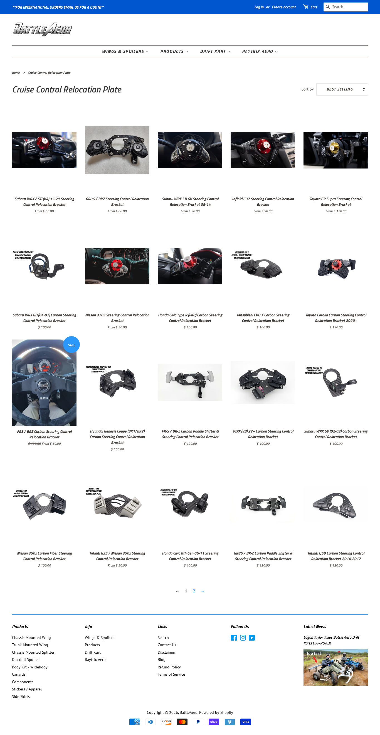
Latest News (314, 626)
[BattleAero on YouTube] (252, 638)
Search (163, 637)
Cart (313, 7)
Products (172, 51)
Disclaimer (166, 652)
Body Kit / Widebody (30, 667)
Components (22, 681)
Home (16, 72)
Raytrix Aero (258, 51)
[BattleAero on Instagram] (243, 638)
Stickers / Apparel (27, 689)
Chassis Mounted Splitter (33, 652)
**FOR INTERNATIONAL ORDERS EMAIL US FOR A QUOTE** (58, 7)
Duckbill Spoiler (25, 659)
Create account (284, 7)
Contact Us (167, 644)
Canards (19, 674)
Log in (258, 7)
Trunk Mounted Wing (30, 644)
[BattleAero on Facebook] (234, 638)
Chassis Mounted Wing (31, 637)
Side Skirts (21, 696)
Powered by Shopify (216, 712)
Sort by (308, 89)
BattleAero (189, 712)
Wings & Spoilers (123, 51)
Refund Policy (169, 667)
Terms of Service (171, 674)
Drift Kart (213, 51)
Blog (162, 659)
